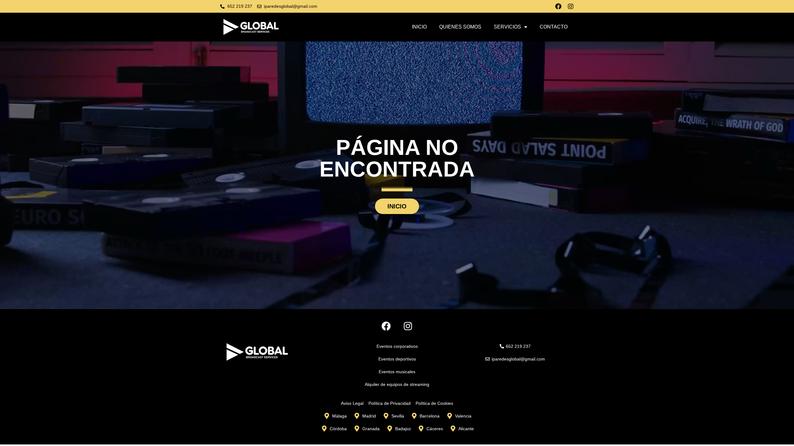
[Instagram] (571, 6)
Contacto (554, 26)
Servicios (507, 26)
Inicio (419, 26)
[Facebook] (558, 6)
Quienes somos (460, 26)
